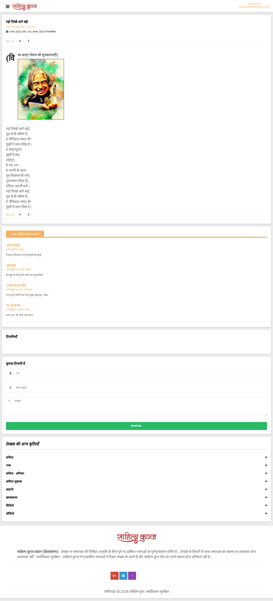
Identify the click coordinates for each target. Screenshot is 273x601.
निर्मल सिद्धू (18, 249)
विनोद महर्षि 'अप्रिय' (23, 269)
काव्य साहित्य (11, 26)
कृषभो (32, 26)
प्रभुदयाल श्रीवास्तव (23, 289)
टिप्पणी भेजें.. (136, 426)
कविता (22, 26)
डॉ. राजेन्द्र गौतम (21, 309)
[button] (20, 41)
